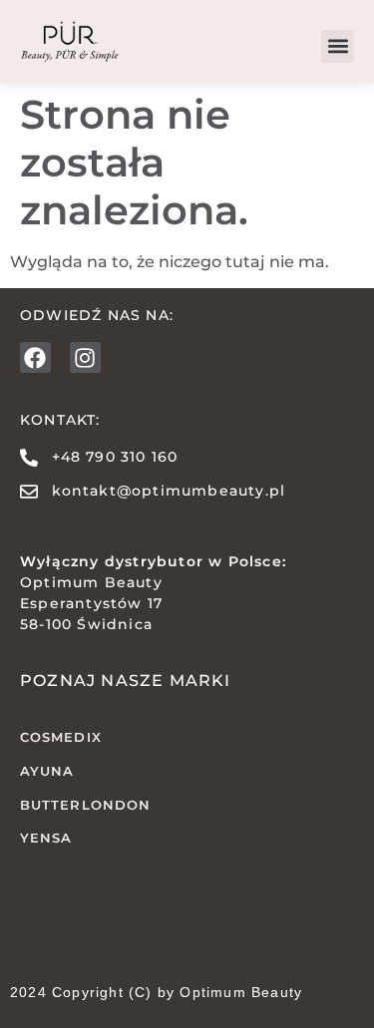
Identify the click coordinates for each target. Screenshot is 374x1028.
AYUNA (47, 771)
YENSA (46, 838)
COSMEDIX (61, 737)
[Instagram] (85, 357)
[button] (337, 46)
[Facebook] (35, 357)
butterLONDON (85, 805)
